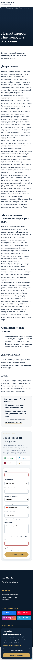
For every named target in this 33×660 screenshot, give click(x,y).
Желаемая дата (9, 479)
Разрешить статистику (17, 655)
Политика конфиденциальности (12, 645)
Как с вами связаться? (11, 496)
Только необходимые (16, 650)
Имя (5, 471)
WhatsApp (5, 600)
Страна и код (8, 504)
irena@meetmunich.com (10, 595)
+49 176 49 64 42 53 (9, 597)
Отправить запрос (16, 554)
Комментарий (8, 522)
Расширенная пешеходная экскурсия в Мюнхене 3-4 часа (15, 413)
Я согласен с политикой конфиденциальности (14, 549)
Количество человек (10, 488)
